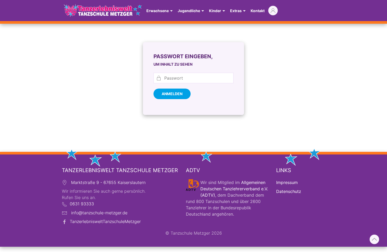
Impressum (287, 182)
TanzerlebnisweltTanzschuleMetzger (105, 221)
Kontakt (258, 10)
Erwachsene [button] (157, 10)
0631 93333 (82, 203)
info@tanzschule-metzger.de (99, 212)
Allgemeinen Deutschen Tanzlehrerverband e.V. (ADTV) (234, 189)
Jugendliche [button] (189, 10)
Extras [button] (236, 10)
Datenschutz (288, 191)
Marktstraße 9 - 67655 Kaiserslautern (108, 182)
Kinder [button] (215, 10)
